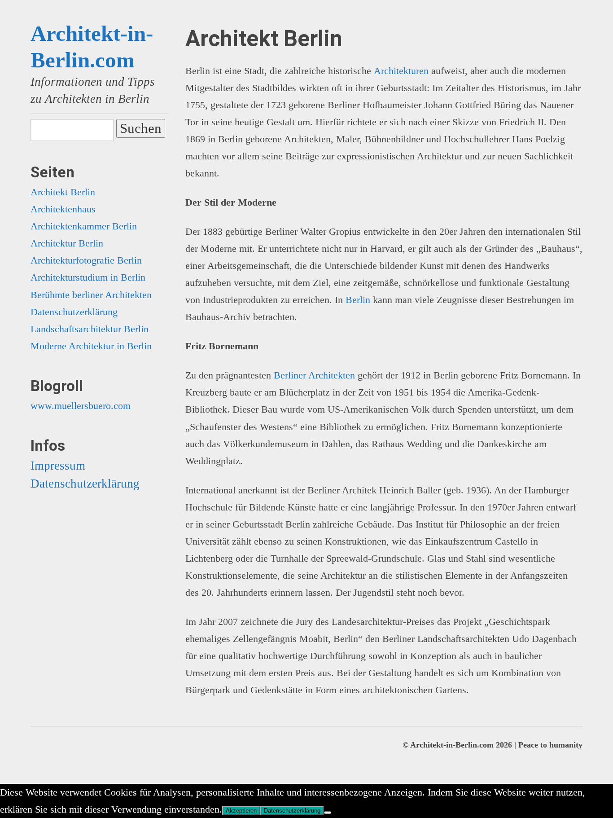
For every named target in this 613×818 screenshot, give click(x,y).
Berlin (358, 299)
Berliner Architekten (314, 375)
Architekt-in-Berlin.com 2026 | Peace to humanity (496, 744)
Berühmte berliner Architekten (91, 294)
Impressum (58, 465)
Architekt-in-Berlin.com (92, 46)
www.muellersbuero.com (81, 405)
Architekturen (401, 70)
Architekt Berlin (63, 192)
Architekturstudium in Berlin (88, 277)
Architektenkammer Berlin (84, 226)
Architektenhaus (63, 209)
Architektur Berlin (67, 243)
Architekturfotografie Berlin (86, 260)
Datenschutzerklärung (74, 311)
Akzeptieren (241, 810)
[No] (327, 812)
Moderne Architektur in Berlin (91, 346)
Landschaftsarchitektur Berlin (90, 328)
